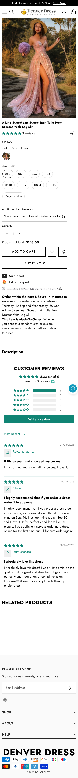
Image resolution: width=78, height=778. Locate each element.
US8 (47, 174)
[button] (73, 398)
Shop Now (59, 3)
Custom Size (13, 196)
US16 (52, 185)
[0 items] (73, 11)
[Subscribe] (68, 687)
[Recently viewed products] (73, 388)
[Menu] (4, 11)
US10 (8, 185)
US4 (21, 174)
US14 (37, 185)
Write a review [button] (39, 419)
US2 (8, 174)
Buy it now (34, 263)
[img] (13, 445)
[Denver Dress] (38, 12)
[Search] (11, 11)
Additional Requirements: (18, 209)
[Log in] (63, 11)
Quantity (7, 226)
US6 (34, 174)
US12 (23, 185)
